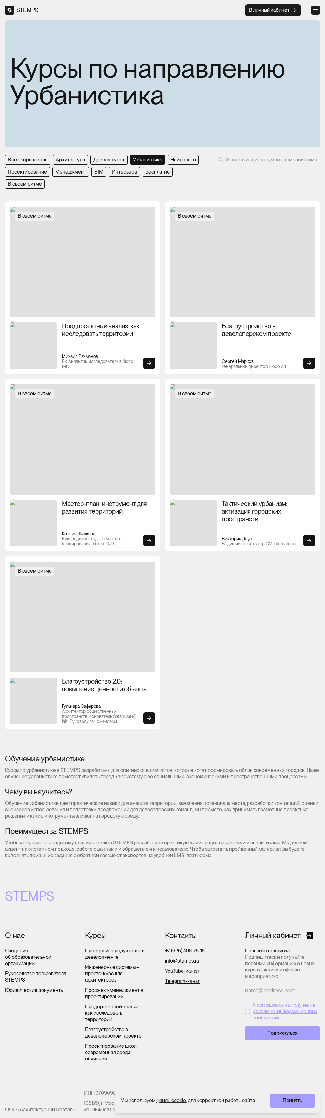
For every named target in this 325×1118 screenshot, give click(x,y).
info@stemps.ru (182, 961)
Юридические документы (34, 990)
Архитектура (70, 160)
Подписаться (282, 1033)
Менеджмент (70, 172)
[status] (217, 1100)
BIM (98, 172)
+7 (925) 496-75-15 (185, 951)
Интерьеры (124, 172)
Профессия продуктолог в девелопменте (114, 954)
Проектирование (27, 172)
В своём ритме (25, 184)
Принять (292, 1100)
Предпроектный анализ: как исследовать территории (112, 1013)
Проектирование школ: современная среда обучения (111, 1052)
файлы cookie (171, 1100)
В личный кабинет (269, 10)
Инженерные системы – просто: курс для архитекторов (112, 973)
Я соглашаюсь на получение (285, 1011)
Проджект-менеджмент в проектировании (114, 993)
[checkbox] (247, 1011)
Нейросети (183, 160)
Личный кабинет (273, 935)
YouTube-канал (182, 971)
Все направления (28, 160)
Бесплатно (157, 172)
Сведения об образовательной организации (28, 957)
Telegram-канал (182, 981)
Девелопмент (109, 160)
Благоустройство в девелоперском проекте (113, 1032)
